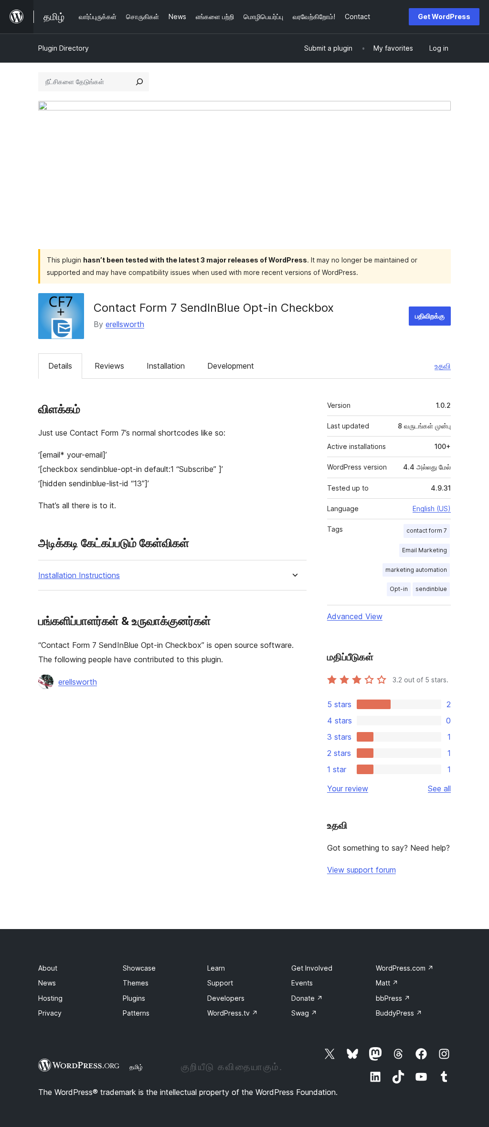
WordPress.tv (232, 1013)
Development (230, 366)
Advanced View (355, 616)
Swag (304, 1013)
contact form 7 (426, 530)
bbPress (393, 998)
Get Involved (311, 968)
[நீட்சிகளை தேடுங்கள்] (139, 81)
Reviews (109, 366)
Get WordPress (444, 16)
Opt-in (399, 588)
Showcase (139, 968)
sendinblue (431, 588)
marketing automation (416, 569)
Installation (166, 366)
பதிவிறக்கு (430, 316)
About (47, 968)
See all (439, 788)
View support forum (361, 870)
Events (302, 983)
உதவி (443, 366)
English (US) (432, 508)
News (47, 983)
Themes (136, 983)
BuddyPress (399, 1013)
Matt (387, 983)
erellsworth (125, 324)
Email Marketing (424, 550)
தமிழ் (136, 1067)
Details (60, 366)
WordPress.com (405, 968)
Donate (307, 998)
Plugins (134, 998)
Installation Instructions (79, 575)
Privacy (50, 1013)
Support (220, 983)
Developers (225, 998)
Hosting (50, 998)
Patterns (136, 1013)
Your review (347, 788)
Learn (216, 968)
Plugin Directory (63, 48)
